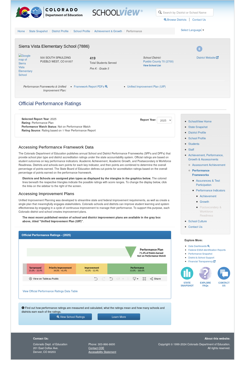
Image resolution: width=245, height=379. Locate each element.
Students (193, 144)
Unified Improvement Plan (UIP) (146, 86)
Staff (191, 149)
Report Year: (148, 119)
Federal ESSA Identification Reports (207, 249)
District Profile (60, 31)
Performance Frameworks (200, 172)
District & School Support (201, 257)
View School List (152, 65)
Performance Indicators (210, 190)
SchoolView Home (200, 121)
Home (21, 31)
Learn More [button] (119, 317)
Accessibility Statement (102, 352)
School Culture (197, 221)
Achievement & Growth (108, 31)
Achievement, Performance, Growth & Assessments (205, 157)
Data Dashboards (197, 246)
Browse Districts (176, 19)
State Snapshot (38, 31)
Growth (204, 201)
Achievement (208, 196)
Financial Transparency (200, 261)
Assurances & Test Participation (208, 182)
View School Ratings (72, 317)
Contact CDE (96, 348)
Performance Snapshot (200, 253)
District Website (206, 57)
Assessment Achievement (208, 165)
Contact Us (199, 19)
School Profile (82, 31)
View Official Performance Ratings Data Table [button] (50, 291)
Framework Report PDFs (89, 86)
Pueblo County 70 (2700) (158, 61)
